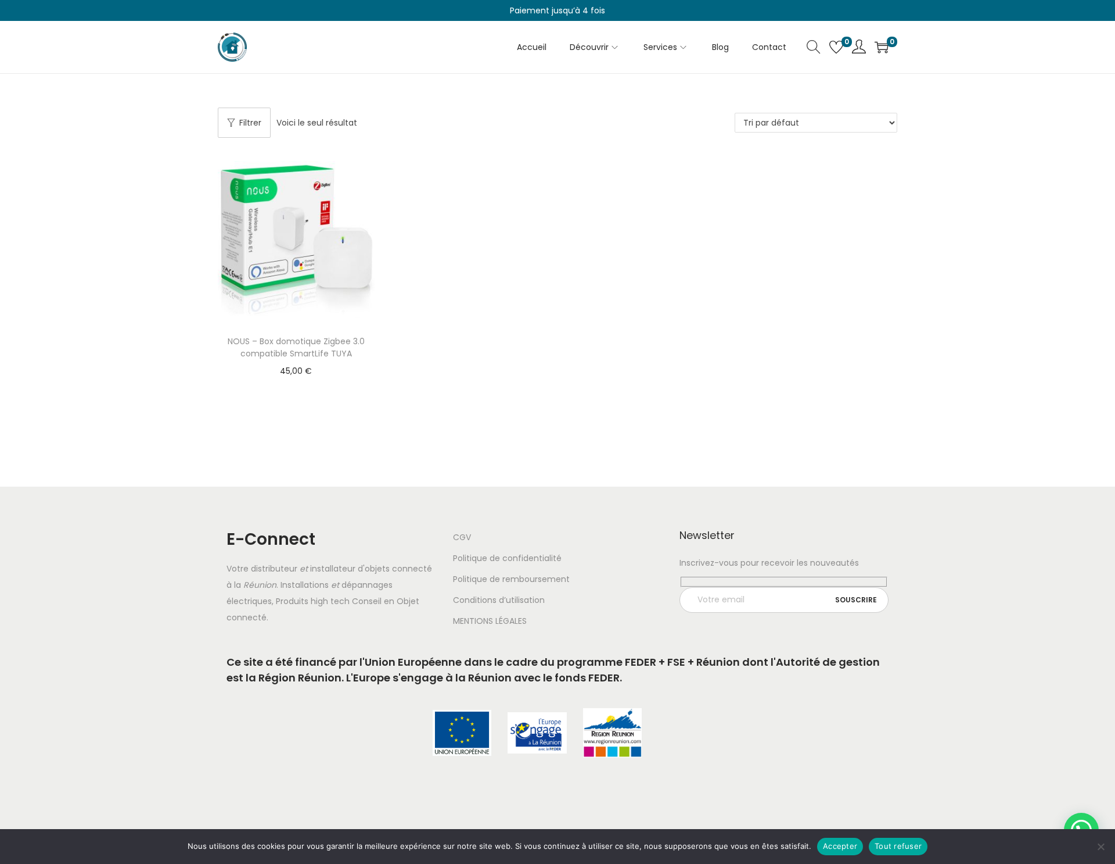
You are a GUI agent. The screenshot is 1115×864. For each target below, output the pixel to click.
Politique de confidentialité (507, 558)
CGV (462, 537)
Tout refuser (898, 846)
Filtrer (250, 122)
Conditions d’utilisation (499, 600)
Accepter (840, 846)
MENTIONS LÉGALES (490, 621)
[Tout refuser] (1100, 846)
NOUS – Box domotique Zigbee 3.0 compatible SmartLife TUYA (296, 347)
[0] (836, 47)
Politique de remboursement (511, 579)
